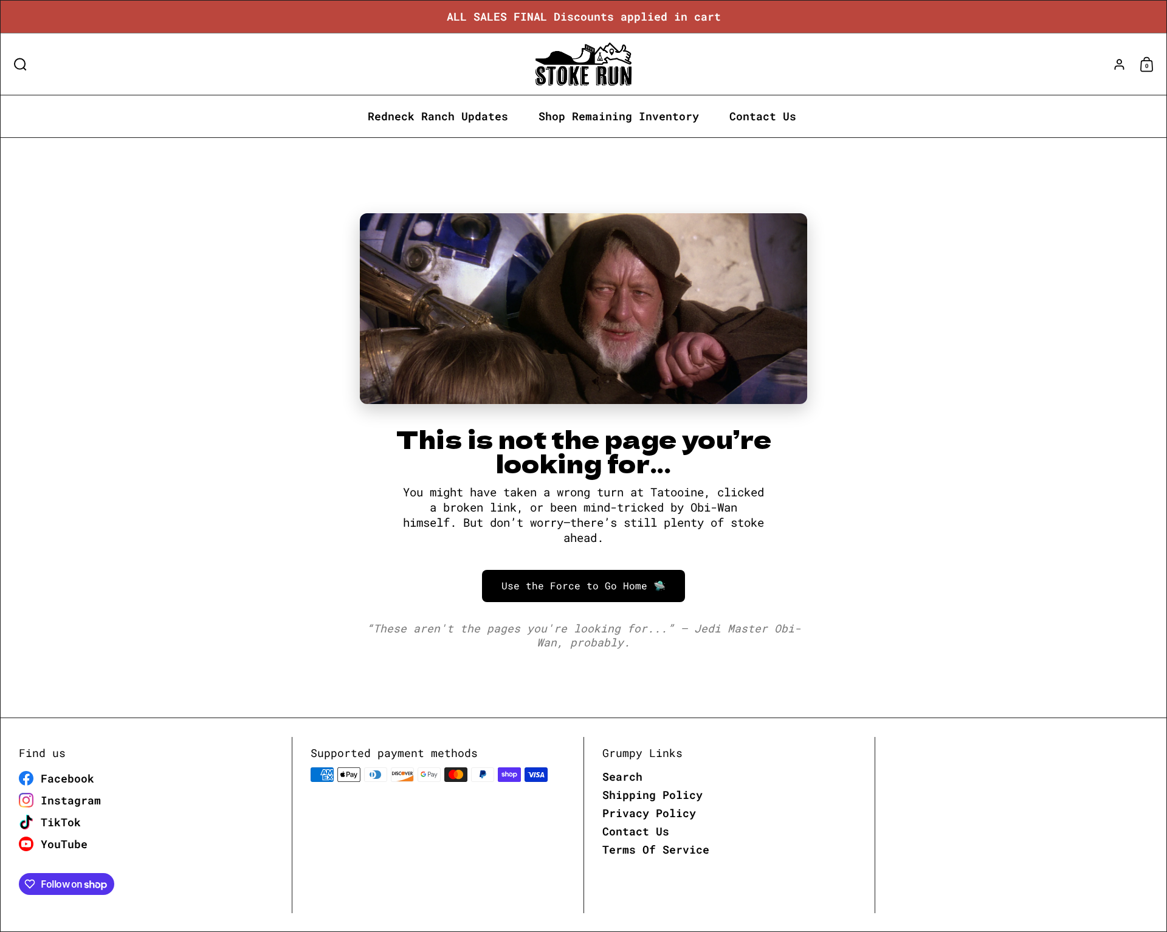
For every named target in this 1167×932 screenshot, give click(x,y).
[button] (17, 64)
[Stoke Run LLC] (583, 64)
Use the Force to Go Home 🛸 (583, 585)
